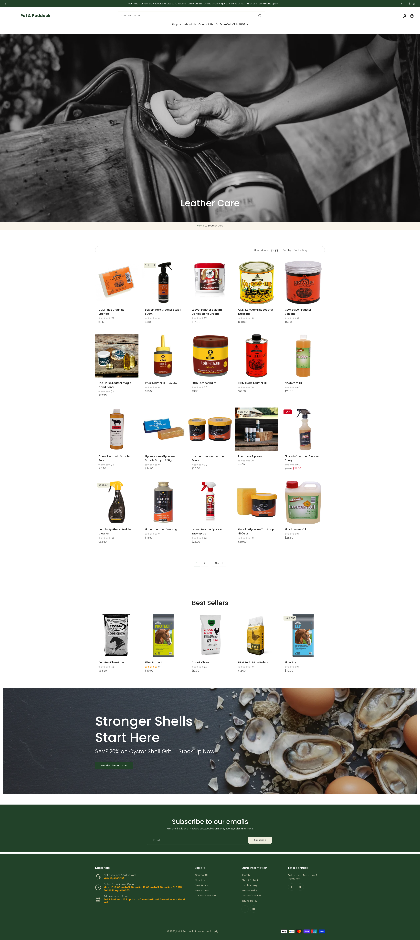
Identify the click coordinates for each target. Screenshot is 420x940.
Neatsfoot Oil (294, 383)
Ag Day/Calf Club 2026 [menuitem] (230, 24)
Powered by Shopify (206, 931)
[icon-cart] (411, 15)
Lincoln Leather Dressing (161, 529)
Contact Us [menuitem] (206, 24)
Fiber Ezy (290, 662)
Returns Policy (250, 890)
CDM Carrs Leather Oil (252, 383)
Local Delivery (249, 885)
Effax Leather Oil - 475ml (161, 383)
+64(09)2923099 (114, 878)
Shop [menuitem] (174, 24)
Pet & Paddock (184, 931)
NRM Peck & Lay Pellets (253, 662)
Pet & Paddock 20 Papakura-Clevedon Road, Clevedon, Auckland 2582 (144, 901)
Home (200, 225)
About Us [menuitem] (190, 24)
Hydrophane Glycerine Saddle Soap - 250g (160, 458)
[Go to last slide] (6, 4)
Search (246, 875)
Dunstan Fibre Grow (111, 662)
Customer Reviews (206, 895)
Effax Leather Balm (204, 383)
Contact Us (201, 875)
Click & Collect (250, 880)
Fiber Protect (153, 662)
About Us (200, 880)
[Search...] (260, 15)
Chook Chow (200, 662)
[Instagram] (414, 4)
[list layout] (272, 250)
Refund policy (249, 900)
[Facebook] (409, 4)
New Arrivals (202, 890)
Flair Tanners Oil (295, 529)
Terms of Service (251, 895)
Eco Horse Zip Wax (250, 456)
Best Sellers (201, 885)
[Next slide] (401, 4)
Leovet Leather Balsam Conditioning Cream (207, 312)
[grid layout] (276, 250)
